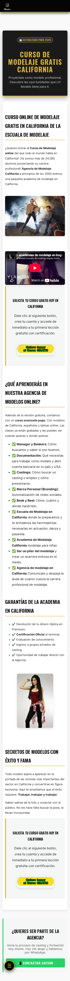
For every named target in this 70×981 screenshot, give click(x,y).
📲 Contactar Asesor (35, 962)
